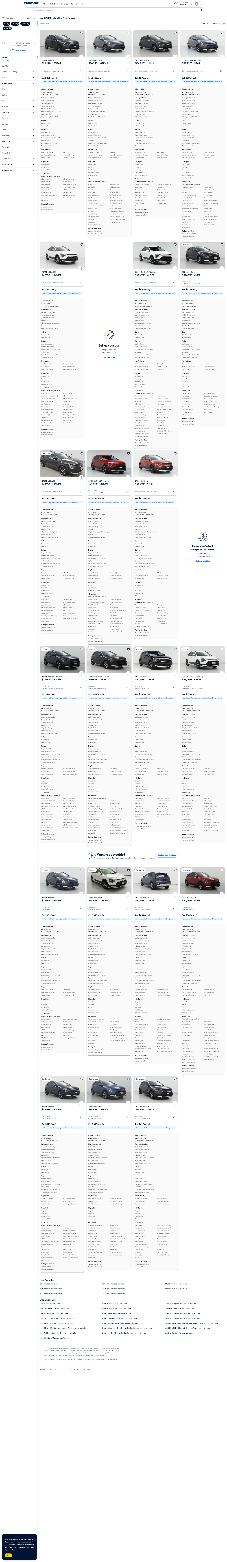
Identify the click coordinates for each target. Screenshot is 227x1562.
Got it (8, 1555)
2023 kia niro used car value (113, 1293)
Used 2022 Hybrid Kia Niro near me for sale (119, 1318)
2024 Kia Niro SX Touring (192, 60)
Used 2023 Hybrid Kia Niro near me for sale (182, 1318)
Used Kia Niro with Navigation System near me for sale (124, 1333)
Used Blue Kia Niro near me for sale (54, 1313)
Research (74, 3)
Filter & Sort (10, 18)
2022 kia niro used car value (51, 1293)
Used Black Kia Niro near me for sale (179, 1308)
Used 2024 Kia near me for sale (114, 1303)
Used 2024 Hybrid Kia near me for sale (180, 1303)
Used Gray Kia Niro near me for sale (116, 1313)
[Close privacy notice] (34, 1536)
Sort (203, 23)
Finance (64, 3)
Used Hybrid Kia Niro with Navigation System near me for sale (127, 1328)
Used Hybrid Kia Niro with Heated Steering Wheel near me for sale (191, 1323)
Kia (63, 1369)
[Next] (82, 43)
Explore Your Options (167, 855)
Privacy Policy (13, 1547)
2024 (88, 1369)
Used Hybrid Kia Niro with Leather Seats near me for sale (63, 1328)
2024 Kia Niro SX (95, 60)
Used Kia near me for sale (50, 1303)
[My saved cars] (191, 3)
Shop (45, 3)
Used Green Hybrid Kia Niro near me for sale (120, 1323)
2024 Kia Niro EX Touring (98, 481)
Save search (20, 50)
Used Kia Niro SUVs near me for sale (54, 1338)
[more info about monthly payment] (56, 78)
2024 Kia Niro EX (49, 272)
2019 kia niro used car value (51, 1288)
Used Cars (53, 1369)
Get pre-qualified (203, 561)
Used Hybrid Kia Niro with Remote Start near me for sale (187, 1328)
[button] (6, 24)
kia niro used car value (49, 1284)
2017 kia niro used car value (113, 1284)
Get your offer (109, 357)
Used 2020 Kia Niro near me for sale (54, 1308)
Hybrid (79, 1369)
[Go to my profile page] (198, 3)
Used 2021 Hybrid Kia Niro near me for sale (57, 1318)
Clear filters (31, 18)
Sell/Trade (54, 3)
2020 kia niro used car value (113, 1288)
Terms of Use (9, 1550)
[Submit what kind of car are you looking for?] (201, 10)
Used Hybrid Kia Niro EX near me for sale (56, 1323)
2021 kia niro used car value (176, 1288)
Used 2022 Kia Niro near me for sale (116, 1308)
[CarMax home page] (32, 3)
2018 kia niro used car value (176, 1284)
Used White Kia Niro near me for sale (179, 1333)
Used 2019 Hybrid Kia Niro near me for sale (182, 1313)
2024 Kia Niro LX (48, 60)
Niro (70, 1369)
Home (42, 1369)
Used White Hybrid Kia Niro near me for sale (58, 1333)
